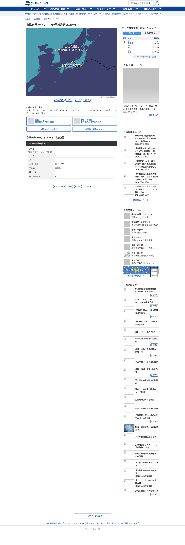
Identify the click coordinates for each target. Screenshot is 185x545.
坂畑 (130, 52)
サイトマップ (134, 523)
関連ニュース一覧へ (141, 200)
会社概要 (49, 523)
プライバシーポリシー (70, 523)
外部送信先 (100, 523)
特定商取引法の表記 (87, 523)
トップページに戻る (93, 516)
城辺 (130, 47)
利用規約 (57, 523)
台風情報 (37, 19)
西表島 (130, 43)
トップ (27, 19)
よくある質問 (123, 523)
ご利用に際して (111, 523)
